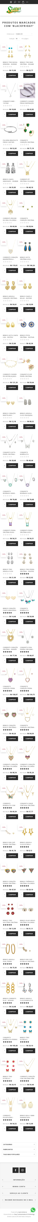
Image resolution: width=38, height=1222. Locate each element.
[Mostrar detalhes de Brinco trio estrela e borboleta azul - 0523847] (27, 1026)
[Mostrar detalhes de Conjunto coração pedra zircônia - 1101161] (27, 675)
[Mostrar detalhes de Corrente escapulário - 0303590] (10, 1104)
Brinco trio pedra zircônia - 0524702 (27, 570)
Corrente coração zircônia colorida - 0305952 (10, 766)
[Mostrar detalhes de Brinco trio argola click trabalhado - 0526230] (10, 558)
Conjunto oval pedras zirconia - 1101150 (27, 649)
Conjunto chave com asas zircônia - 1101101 (27, 805)
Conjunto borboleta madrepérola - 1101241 (26, 455)
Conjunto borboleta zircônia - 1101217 (27, 610)
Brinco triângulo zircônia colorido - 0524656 (27, 883)
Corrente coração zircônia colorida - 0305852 (27, 766)
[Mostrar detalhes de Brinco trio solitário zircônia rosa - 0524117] (10, 909)
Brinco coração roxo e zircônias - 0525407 (10, 727)
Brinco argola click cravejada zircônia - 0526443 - (27, 415)
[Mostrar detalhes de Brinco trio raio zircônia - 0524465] (27, 51)
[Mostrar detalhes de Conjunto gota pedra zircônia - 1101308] (10, 441)
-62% (3, 1100)
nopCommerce (22, 1212)
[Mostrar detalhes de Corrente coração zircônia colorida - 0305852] (27, 753)
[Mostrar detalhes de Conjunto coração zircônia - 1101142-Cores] (27, 714)
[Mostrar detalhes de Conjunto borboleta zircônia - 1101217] (27, 597)
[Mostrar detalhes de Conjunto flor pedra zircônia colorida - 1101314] (27, 363)
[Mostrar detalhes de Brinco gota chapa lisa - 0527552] (10, 324)
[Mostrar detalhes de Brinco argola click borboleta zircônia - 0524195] (27, 987)
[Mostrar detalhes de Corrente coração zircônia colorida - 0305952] (10, 753)
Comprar (12, 75)
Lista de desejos (19, 2)
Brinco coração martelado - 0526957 (9, 415)
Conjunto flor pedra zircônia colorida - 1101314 (27, 376)
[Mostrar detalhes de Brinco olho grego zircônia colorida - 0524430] (27, 909)
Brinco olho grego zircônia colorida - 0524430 (27, 922)
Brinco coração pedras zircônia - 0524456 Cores (10, 883)
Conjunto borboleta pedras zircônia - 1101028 (10, 1039)
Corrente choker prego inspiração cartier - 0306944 (27, 103)
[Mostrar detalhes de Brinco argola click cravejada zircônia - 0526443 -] (27, 402)
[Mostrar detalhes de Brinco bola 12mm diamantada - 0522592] (27, 1104)
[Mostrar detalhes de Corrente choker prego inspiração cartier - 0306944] (27, 90)
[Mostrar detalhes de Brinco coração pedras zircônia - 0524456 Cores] (10, 870)
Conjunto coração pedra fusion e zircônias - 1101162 (10, 689)
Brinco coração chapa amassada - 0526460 (10, 610)
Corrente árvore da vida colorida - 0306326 (10, 220)
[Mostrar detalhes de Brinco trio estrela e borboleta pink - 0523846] (10, 1065)
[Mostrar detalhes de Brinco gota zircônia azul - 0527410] (27, 246)
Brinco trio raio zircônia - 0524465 (27, 63)
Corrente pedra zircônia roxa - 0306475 (9, 532)
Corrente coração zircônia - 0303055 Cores (10, 649)
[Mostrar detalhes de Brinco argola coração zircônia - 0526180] (10, 285)
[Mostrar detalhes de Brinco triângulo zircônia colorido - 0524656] (27, 870)
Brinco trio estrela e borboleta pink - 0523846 (9, 1079)
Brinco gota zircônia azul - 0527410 (26, 259)
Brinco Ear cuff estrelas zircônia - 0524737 (27, 961)
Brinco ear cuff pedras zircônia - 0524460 (10, 844)
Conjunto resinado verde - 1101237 (9, 493)
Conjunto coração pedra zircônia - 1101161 (27, 688)
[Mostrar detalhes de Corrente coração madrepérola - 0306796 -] (10, 246)
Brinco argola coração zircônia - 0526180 (10, 298)
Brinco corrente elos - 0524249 (9, 999)
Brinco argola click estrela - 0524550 (26, 844)
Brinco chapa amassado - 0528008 (10, 180)
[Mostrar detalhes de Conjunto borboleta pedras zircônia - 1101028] (10, 1026)
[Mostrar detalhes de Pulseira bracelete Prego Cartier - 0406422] (10, 129)
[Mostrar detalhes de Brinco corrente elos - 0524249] (10, 987)
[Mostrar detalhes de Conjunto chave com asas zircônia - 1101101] (27, 792)
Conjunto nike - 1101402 (9, 102)
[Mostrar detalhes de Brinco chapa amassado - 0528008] (10, 168)
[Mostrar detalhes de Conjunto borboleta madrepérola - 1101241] (27, 441)
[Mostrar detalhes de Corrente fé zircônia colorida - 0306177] (27, 168)
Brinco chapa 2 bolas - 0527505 (26, 297)
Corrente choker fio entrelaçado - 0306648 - (10, 376)
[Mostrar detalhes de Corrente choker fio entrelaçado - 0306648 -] (10, 363)
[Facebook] (16, 1170)
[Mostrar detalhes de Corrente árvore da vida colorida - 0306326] (10, 207)
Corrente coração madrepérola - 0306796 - (10, 259)
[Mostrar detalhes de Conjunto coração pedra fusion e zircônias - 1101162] (10, 675)
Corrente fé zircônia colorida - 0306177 (27, 181)
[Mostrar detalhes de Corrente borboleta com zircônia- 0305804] (10, 792)
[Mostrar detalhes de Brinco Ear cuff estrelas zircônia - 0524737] (27, 948)
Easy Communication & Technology (24, 1214)
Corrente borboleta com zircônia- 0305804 (9, 805)
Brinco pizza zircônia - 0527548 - (27, 336)
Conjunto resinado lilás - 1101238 (26, 493)
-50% (3, 47)
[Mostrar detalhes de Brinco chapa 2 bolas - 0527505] (27, 285)
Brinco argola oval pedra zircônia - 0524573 (10, 961)
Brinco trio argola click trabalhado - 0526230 (8, 572)
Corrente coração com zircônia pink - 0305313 (27, 1078)
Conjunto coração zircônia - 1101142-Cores (27, 727)
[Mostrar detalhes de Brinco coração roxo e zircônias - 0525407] (10, 714)
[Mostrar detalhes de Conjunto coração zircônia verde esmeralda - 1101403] (27, 129)
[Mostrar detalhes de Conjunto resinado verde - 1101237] (10, 480)
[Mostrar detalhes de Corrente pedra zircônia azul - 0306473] (27, 519)
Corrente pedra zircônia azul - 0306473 (26, 532)
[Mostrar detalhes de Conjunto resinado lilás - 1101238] (27, 480)
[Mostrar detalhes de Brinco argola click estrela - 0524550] (27, 831)
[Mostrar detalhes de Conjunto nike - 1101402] (10, 90)
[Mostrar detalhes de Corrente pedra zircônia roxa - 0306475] (10, 519)
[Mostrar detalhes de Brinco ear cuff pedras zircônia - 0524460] (10, 831)
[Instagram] (22, 1170)
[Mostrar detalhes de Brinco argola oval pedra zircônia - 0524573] (10, 948)
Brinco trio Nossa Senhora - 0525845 (10, 63)
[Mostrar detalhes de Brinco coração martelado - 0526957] (10, 402)
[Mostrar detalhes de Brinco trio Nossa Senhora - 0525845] (10, 51)
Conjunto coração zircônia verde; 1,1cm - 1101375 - (27, 221)
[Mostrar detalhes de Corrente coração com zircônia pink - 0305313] (27, 1065)
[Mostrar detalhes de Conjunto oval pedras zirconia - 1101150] (27, 636)
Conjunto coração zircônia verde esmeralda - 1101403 (27, 143)
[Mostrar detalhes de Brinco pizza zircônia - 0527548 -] (27, 324)
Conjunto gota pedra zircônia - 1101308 (9, 454)
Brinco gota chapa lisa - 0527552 (10, 336)
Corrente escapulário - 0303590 (8, 1117)
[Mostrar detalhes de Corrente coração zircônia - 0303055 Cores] (10, 636)
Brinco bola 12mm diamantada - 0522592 (27, 1117)
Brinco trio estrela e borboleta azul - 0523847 (27, 1040)
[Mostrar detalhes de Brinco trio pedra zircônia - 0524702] (27, 558)
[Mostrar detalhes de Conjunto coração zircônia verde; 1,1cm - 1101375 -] (27, 207)
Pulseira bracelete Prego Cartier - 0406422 (10, 142)
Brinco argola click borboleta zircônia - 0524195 (27, 1000)
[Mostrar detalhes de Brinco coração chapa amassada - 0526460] (10, 597)
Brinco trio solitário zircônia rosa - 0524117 (10, 922)
